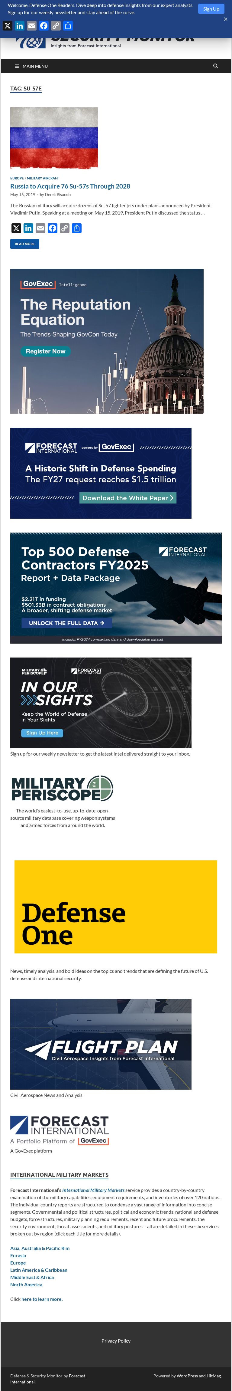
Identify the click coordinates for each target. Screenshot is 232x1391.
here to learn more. (42, 1299)
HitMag (214, 1375)
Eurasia (18, 1255)
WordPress (187, 1375)
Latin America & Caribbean (38, 1270)
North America (26, 1284)
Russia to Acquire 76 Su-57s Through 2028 (70, 186)
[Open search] (215, 66)
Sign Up (211, 8)
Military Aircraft (43, 178)
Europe (17, 178)
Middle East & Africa (32, 1277)
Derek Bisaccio (58, 194)
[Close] (225, 19)
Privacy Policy (116, 1340)
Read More (22, 242)
